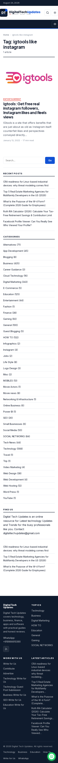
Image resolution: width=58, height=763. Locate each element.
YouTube (8, 498)
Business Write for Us (14, 694)
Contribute (9, 668)
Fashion (7, 306)
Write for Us (9, 663)
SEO (5, 417)
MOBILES (8, 380)
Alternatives (9, 244)
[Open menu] (55, 24)
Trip (5, 461)
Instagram (8, 349)
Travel (6, 454)
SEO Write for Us (12, 700)
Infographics (10, 343)
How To (47, 752)
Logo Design (10, 368)
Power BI (8, 411)
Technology (9, 448)
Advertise (8, 673)
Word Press (9, 491)
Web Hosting (10, 485)
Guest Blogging (11, 331)
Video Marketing (12, 467)
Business (8, 263)
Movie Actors (10, 386)
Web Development (13, 479)
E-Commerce (10, 288)
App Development (13, 250)
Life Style (8, 362)
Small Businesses (12, 424)
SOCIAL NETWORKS (14, 436)
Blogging (8, 257)
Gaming (7, 319)
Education (8, 294)
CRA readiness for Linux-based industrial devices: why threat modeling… (41, 670)
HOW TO (8, 337)
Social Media (10, 430)
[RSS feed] (6, 649)
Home (6, 35)
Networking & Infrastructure (18, 399)
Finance (7, 312)
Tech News (9, 442)
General (7, 325)
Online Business (11, 405)
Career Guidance (12, 269)
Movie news (9, 393)
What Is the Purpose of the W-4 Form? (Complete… (42, 700)
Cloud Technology (13, 275)
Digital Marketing (12, 281)
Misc (5, 374)
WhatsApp (23, 758)
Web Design (9, 473)
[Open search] (47, 13)
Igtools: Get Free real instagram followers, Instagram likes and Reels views (24, 110)
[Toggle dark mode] (55, 13)
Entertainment (12, 99)
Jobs (6, 356)
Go (50, 160)
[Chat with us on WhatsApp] (51, 756)
